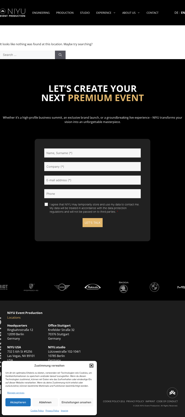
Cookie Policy (37, 410)
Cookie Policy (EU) (114, 401)
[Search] (60, 55)
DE (176, 13)
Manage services (15, 392)
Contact (152, 12)
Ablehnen (45, 402)
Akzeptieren (18, 402)
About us (128, 12)
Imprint (64, 410)
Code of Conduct (167, 401)
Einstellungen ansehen (76, 402)
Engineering (41, 12)
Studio (85, 12)
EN (183, 13)
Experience (103, 12)
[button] (91, 365)
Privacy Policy (52, 410)
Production (65, 12)
